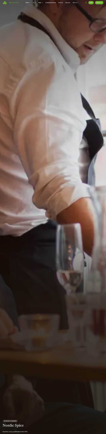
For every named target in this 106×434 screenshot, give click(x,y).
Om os (75, 2)
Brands (60, 2)
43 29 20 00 (15, 2)
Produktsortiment (50, 2)
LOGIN (91, 2)
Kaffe (27, 2)
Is (33, 2)
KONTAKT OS (99, 2)
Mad (39, 2)
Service (67, 2)
